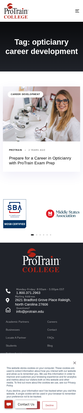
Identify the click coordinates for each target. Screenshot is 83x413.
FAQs (50, 337)
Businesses (13, 329)
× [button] (74, 361)
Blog (50, 345)
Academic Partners (17, 321)
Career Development (25, 94)
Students (11, 345)
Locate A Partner (16, 337)
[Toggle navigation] (66, 11)
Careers (52, 321)
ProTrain (15, 150)
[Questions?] (41, 310)
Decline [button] (50, 405)
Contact (52, 329)
